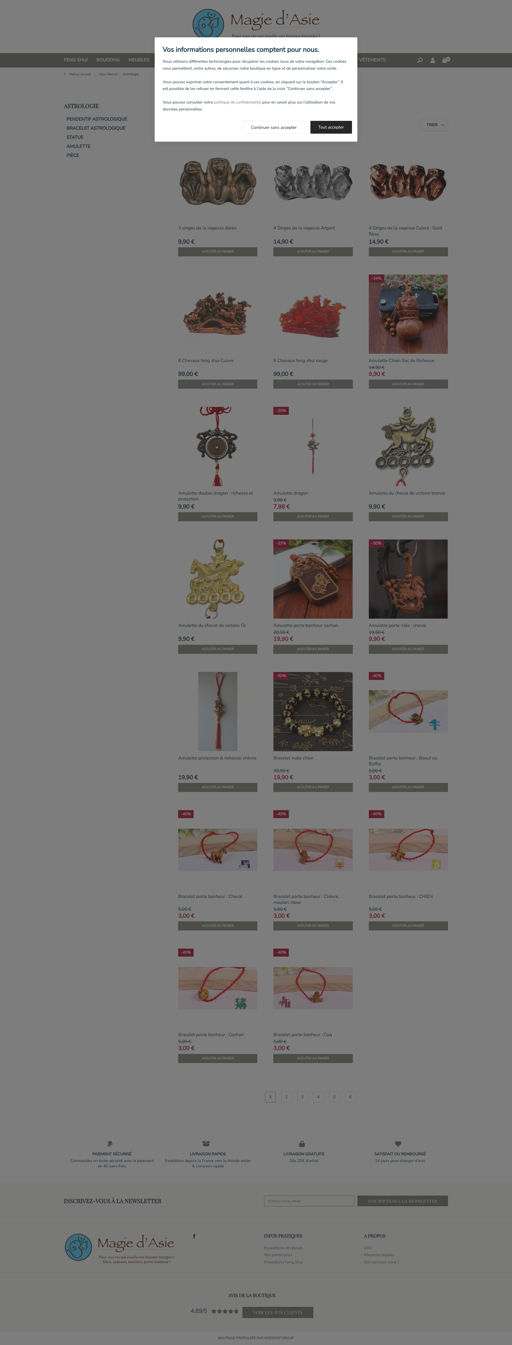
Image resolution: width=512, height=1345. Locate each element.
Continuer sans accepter (274, 127)
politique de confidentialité (237, 102)
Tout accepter (331, 127)
